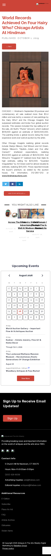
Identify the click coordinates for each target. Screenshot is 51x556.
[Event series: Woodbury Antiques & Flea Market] (28, 368)
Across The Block (17, 222)
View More (25, 378)
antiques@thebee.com (31, 485)
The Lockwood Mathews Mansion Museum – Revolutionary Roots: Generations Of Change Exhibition (23, 357)
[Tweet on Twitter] (5, 184)
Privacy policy (8, 548)
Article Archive (8, 520)
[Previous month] (9, 275)
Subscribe (5, 504)
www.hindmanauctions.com (14, 175)
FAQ (3, 514)
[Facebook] (3, 451)
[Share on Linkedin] (19, 184)
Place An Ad (7, 509)
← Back (9, 46)
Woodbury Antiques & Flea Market (23, 371)
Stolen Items (7, 530)
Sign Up (12, 418)
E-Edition (5, 498)
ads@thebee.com (32, 480)
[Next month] (42, 275)
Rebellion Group (20, 546)
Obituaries (5, 525)
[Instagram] (13, 451)
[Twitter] (8, 451)
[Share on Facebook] (12, 184)
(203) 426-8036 (12, 474)
